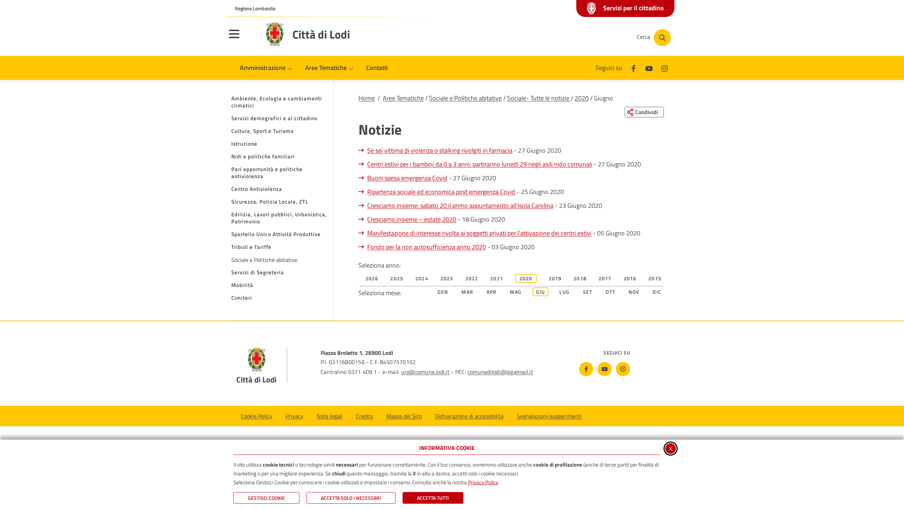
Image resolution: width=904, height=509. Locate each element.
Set (588, 292)
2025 (396, 278)
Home (366, 98)
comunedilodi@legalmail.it (500, 372)
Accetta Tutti (433, 498)
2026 (372, 278)
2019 (555, 278)
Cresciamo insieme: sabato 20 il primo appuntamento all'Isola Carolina (460, 205)
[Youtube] (649, 67)
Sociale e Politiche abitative (465, 98)
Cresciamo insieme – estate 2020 (411, 219)
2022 (471, 278)
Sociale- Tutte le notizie (539, 98)
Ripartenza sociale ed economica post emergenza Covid (441, 192)
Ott (610, 292)
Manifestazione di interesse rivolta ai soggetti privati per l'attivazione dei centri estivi (479, 233)
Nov (634, 292)
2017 (605, 278)
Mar (467, 292)
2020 (582, 98)
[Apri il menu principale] (243, 38)
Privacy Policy (483, 482)
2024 (421, 278)
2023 (446, 278)
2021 (496, 278)
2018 (580, 278)
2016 (630, 278)
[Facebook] (633, 67)
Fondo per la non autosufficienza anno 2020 (426, 247)
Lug (564, 292)
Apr (492, 292)
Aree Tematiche (403, 98)
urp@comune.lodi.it (425, 372)
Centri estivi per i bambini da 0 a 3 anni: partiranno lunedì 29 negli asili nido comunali (479, 164)
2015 (654, 278)
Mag (516, 292)
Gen (443, 292)
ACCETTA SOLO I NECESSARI (351, 498)
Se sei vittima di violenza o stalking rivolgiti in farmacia (439, 150)
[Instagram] (664, 67)
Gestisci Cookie (266, 498)
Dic (657, 292)
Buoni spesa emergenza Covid (407, 178)
